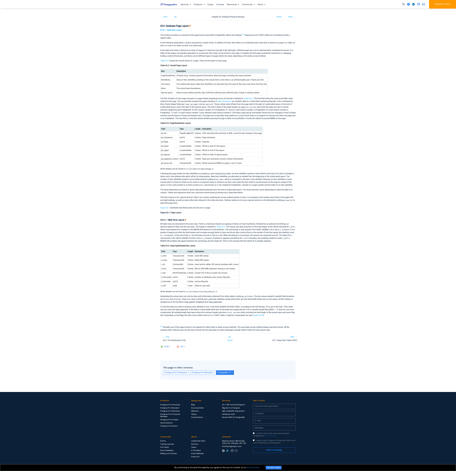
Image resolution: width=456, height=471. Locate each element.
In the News (196, 450)
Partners (194, 444)
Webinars (195, 411)
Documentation (197, 408)
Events (163, 441)
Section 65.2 (258, 315)
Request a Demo (442, 4)
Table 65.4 (220, 227)
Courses (220, 5)
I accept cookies (273, 467)
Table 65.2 (164, 61)
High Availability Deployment (233, 411)
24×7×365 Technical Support (233, 405)
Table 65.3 (248, 98)
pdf (181, 347)
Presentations (197, 417)
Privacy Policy (270, 436)
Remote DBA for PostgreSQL (233, 417)
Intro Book (164, 447)
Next (290, 17)
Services (185, 5)
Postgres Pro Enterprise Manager (170, 415)
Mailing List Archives (168, 453)
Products (198, 5)
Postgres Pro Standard (202, 373)
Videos (194, 414)
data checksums (224, 101)
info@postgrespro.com (231, 446)
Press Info (195, 457)
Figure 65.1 (165, 208)
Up (175, 17)
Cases (210, 5)
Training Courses (167, 444)
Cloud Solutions (166, 423)
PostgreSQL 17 (224, 373)
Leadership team (198, 441)
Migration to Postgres (231, 408)
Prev (165, 17)
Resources (232, 5)
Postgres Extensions (168, 426)
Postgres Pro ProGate (169, 420)
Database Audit (228, 414)
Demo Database (166, 450)
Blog (193, 405)
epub (166, 347)
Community (247, 5)
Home (279, 17)
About (261, 5)
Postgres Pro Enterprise (176, 373)
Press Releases (197, 453)
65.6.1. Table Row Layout (171, 30)
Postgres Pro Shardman (170, 411)
